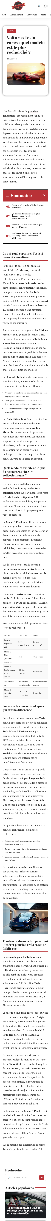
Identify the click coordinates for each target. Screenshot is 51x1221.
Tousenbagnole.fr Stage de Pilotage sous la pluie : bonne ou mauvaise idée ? (25, 1210)
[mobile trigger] (5, 6)
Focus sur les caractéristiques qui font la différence (27, 226)
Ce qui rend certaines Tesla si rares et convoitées (28, 206)
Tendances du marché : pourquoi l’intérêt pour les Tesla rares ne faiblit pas (26, 236)
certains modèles (28, 129)
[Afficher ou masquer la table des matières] (38, 195)
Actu (11, 31)
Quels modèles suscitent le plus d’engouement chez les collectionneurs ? (26, 216)
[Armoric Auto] (19, 6)
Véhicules (11, 1204)
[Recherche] (39, 6)
